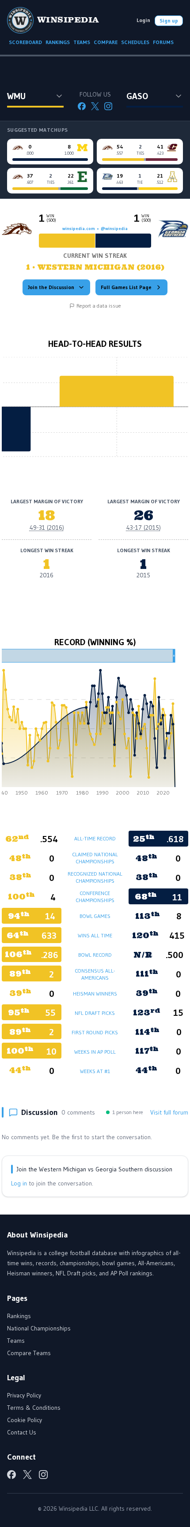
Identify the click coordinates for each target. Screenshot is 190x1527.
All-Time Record (95, 838)
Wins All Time (95, 935)
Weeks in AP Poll (95, 1051)
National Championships (39, 1328)
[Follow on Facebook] (82, 106)
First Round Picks (95, 1032)
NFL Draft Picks (95, 1013)
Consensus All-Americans (95, 974)
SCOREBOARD (25, 42)
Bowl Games (95, 916)
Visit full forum (169, 1112)
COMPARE (106, 42)
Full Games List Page (126, 287)
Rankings (19, 1316)
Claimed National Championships (95, 858)
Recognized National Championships (95, 877)
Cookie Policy (24, 1420)
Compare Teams (29, 1353)
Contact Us (21, 1432)
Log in (19, 1183)
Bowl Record (95, 954)
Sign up (169, 20)
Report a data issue (98, 305)
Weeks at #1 (95, 1071)
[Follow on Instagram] (108, 106)
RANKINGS (58, 42)
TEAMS (81, 42)
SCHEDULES (135, 42)
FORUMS (163, 42)
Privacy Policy (24, 1395)
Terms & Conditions (34, 1408)
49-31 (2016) (47, 527)
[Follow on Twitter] (95, 106)
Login (143, 20)
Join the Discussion (51, 287)
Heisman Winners (95, 993)
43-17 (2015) (143, 527)
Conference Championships (95, 896)
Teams (16, 1341)
